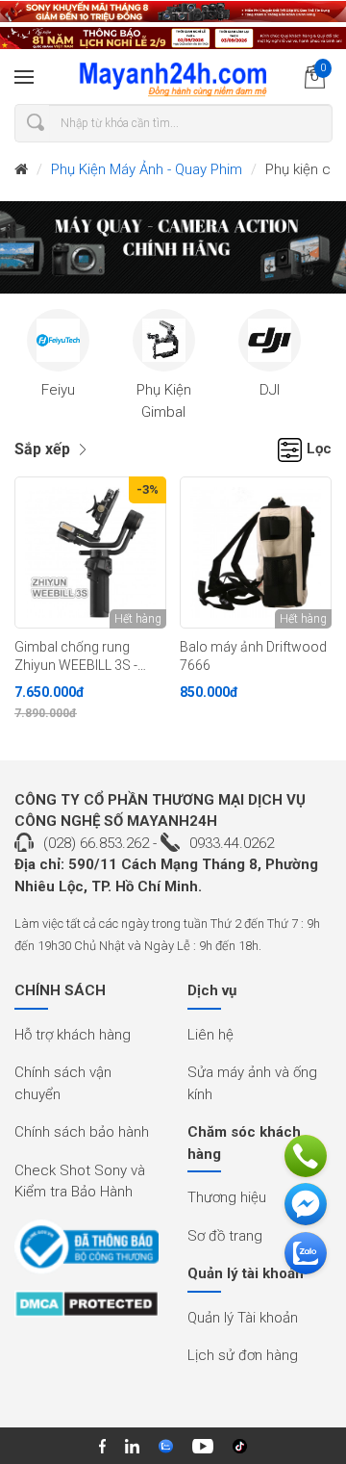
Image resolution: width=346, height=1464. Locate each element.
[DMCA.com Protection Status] (86, 1310)
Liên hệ (210, 1034)
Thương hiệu (226, 1197)
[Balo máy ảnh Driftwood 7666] (256, 552)
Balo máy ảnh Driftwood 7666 (253, 656)
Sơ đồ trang (224, 1236)
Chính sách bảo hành (81, 1132)
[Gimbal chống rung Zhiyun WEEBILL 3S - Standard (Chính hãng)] (90, 552)
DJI (270, 389)
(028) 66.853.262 (96, 843)
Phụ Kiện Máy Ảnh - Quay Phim (146, 169)
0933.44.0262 (231, 843)
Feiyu (58, 389)
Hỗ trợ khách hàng (72, 1034)
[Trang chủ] (21, 170)
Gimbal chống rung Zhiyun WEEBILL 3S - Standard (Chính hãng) (82, 656)
